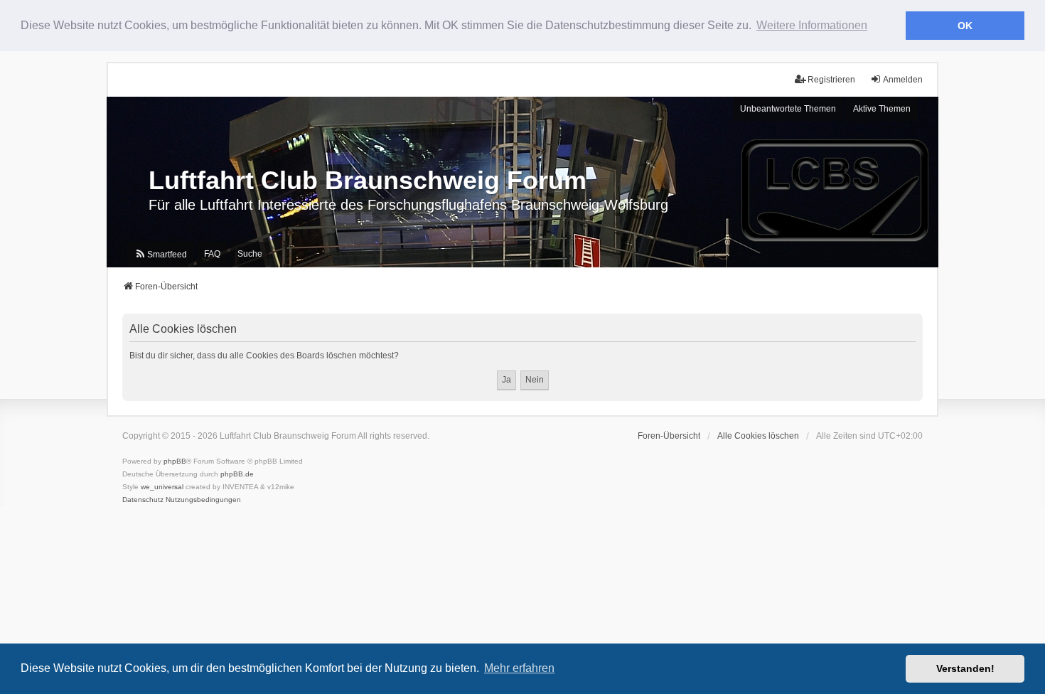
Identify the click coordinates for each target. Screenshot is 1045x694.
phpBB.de (237, 474)
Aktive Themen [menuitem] (882, 109)
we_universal (162, 487)
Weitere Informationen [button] (811, 25)
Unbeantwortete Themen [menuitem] (788, 109)
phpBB (175, 461)
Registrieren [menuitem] (831, 80)
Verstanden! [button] (965, 668)
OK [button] (965, 25)
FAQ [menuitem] (212, 254)
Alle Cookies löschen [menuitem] (758, 436)
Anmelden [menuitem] (903, 80)
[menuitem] (160, 254)
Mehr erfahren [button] (519, 668)
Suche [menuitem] (249, 254)
